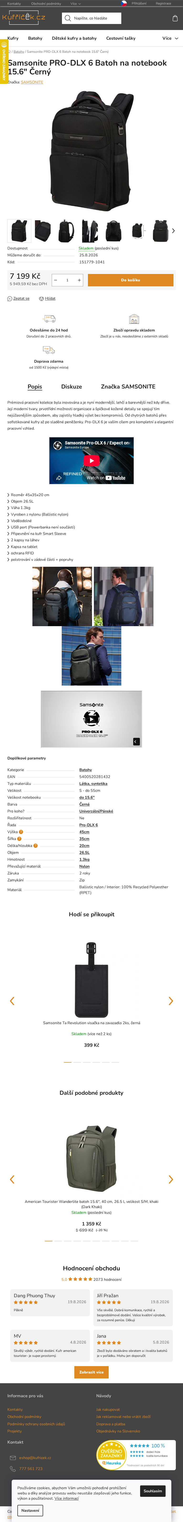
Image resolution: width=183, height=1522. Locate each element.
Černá (84, 804)
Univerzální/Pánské (96, 811)
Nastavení (30, 1510)
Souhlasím (153, 1491)
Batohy (85, 770)
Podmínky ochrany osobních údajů (36, 1424)
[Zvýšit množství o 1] (79, 280)
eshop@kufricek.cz (35, 1457)
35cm (84, 838)
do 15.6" (87, 797)
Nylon (84, 866)
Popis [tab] (35, 386)
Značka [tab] (128, 386)
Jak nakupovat (108, 1409)
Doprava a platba (110, 1424)
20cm (84, 845)
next (171, 1001)
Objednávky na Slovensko (118, 1431)
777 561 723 (31, 1468)
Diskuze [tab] (71, 386)
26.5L (84, 852)
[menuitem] (13, 38)
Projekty (14, 1431)
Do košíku (130, 280)
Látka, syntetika (93, 783)
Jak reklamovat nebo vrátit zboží (123, 1416)
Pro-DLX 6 (88, 825)
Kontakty (14, 3)
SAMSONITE (32, 82)
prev (12, 1001)
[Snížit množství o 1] (55, 280)
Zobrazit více (91, 1372)
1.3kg (84, 859)
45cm (84, 832)
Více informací (67, 1498)
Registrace (163, 3)
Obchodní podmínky (46, 3)
